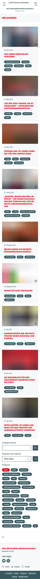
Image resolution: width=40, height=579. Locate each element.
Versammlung (8, 521)
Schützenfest (8, 509)
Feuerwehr (23, 478)
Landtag (6, 491)
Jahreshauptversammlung (11, 487)
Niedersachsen (8, 500)
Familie (6, 478)
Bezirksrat (24, 470)
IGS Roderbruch (24, 483)
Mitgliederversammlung (11, 496)
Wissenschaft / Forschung (11, 526)
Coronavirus (26, 474)
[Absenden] (35, 459)
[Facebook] (4, 561)
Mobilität (24, 496)
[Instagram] (8, 561)
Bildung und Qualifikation (11, 474)
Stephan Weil (17, 513)
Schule (33, 504)
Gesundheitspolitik (9, 483)
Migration (15, 491)
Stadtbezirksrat (31, 509)
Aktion (14, 470)
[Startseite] (3, 537)
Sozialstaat (19, 509)
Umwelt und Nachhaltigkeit (12, 517)
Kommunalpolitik (28, 487)
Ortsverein (20, 500)
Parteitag (6, 504)
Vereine (26, 517)
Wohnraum (27, 526)
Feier (13, 478)
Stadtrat (6, 513)
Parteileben (30, 500)
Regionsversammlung (19, 504)
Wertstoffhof (19, 521)
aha (35, 526)
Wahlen (6, 470)
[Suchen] (35, 448)
